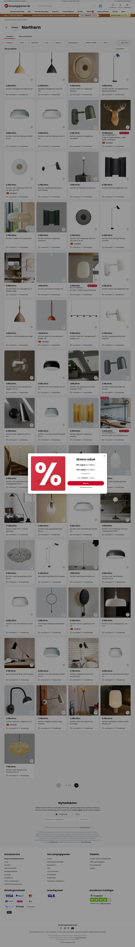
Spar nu (86, 483)
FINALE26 (85, 478)
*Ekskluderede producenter (85, 487)
